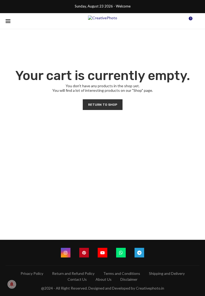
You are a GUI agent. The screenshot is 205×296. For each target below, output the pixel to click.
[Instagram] (65, 252)
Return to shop (102, 105)
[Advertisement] (102, 168)
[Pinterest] (84, 252)
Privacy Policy (32, 273)
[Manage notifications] (11, 284)
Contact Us (77, 279)
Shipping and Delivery (167, 273)
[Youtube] (102, 252)
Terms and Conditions (121, 273)
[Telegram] (139, 252)
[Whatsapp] (121, 252)
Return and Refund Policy (73, 273)
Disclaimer (128, 279)
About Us (104, 279)
